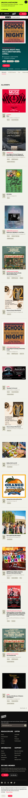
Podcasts (17, 738)
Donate (24, 13)
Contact (3, 759)
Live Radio (17, 734)
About (2, 751)
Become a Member (19, 751)
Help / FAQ (3, 755)
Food (2, 738)
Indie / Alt (17, 61)
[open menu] (2, 13)
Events (2, 743)
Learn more (6, 65)
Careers (3, 753)
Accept (10, 796)
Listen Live (6, 13)
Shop (16, 757)
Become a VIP (18, 753)
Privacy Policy (9, 792)
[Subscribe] (25, 725)
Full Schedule (18, 741)
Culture (3, 741)
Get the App (5, 9)
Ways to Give (17, 755)
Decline (3, 796)
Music (4, 61)
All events (4, 72)
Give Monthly (13, 775)
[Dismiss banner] (26, 2)
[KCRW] (3, 717)
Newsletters (4, 757)
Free (19, 72)
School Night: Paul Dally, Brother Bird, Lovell (11, 52)
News (2, 734)
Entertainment (4, 736)
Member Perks (18, 759)
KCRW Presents (10, 61)
